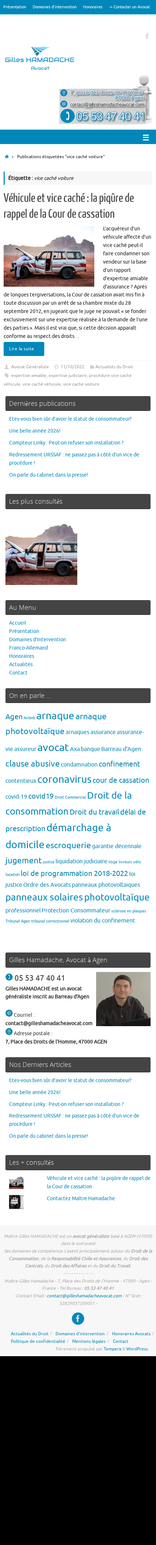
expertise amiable (28, 375)
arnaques (77, 732)
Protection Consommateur (76, 910)
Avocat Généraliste (30, 367)
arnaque (55, 715)
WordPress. (137, 1349)
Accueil (17, 623)
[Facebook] (147, 35)
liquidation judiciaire (81, 861)
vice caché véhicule (41, 384)
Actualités (21, 664)
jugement (23, 860)
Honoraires (93, 6)
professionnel (23, 910)
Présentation (14, 6)
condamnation (79, 764)
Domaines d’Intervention (37, 640)
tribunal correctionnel (50, 921)
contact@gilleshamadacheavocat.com (84, 1296)
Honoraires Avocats (131, 1334)
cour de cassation (121, 780)
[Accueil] (7, 157)
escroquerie (68, 845)
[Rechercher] (7, 21)
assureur (25, 749)
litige (113, 862)
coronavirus (64, 779)
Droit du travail (94, 812)
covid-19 (16, 796)
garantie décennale (116, 846)
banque (90, 749)
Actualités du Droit (114, 367)
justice (48, 862)
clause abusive (32, 764)
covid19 (41, 796)
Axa (75, 749)
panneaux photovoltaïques (106, 885)
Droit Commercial (70, 797)
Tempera (112, 1349)
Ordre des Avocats (47, 885)
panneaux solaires (44, 897)
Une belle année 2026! (35, 431)
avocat (53, 747)
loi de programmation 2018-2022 (74, 873)
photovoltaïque (117, 897)
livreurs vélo (130, 862)
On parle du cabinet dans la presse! (48, 475)
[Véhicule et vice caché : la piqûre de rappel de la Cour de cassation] (41, 550)
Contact (18, 673)
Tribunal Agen (17, 921)
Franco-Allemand (28, 648)
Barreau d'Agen (121, 749)
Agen (13, 716)
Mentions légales (89, 1341)
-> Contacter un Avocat (129, 6)
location (12, 874)
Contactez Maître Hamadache (81, 1198)
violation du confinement (102, 920)
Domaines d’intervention (55, 6)
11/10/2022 (73, 367)
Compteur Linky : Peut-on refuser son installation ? (66, 443)
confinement (119, 764)
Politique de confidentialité (38, 1341)
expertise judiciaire (68, 375)
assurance (103, 732)
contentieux (20, 781)
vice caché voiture (81, 384)
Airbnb (29, 718)
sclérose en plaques (128, 911)
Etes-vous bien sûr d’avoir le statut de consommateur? (70, 419)
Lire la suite (21, 349)
